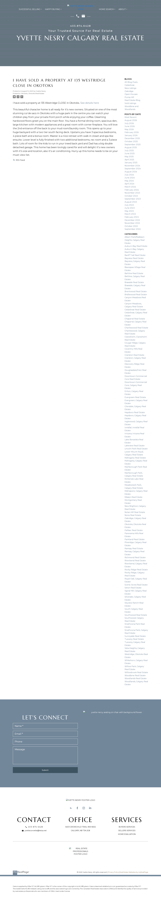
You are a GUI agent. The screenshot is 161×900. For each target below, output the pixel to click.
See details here (89, 102)
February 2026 (132, 132)
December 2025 (132, 138)
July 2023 (129, 205)
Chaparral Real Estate (135, 319)
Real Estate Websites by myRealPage (134, 872)
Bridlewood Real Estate (136, 294)
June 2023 (130, 208)
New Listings (130, 88)
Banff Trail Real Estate (135, 255)
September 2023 (133, 199)
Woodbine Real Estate (135, 675)
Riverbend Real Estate (135, 560)
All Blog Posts (131, 82)
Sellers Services (126, 830)
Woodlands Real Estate (136, 678)
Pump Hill (129, 97)
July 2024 (129, 175)
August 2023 (131, 202)
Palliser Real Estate (134, 530)
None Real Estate (133, 515)
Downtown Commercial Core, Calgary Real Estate (136, 385)
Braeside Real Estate (134, 282)
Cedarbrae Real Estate (135, 310)
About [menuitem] (122, 9)
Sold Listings (130, 103)
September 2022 (133, 229)
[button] (70, 808)
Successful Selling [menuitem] (29, 9)
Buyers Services (127, 827)
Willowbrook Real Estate (136, 672)
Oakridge (129, 91)
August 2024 (131, 172)
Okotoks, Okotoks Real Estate (32, 93)
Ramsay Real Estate (134, 548)
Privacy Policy (113, 872)
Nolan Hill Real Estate (135, 512)
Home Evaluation (127, 834)
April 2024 (129, 184)
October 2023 (131, 196)
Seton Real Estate (133, 588)
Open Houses (131, 94)
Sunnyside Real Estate (135, 636)
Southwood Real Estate (136, 615)
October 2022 (131, 226)
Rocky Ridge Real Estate (136, 570)
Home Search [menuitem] (106, 9)
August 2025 (131, 147)
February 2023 (132, 217)
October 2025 (131, 141)
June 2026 (130, 126)
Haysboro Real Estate (135, 412)
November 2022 (132, 223)
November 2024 (132, 166)
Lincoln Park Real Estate (136, 449)
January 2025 (131, 162)
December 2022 (132, 220)
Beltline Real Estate (134, 273)
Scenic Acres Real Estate (136, 585)
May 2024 (129, 181)
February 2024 (132, 190)
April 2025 (129, 160)
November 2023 (132, 193)
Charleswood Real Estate (136, 328)
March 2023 (130, 214)
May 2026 (129, 129)
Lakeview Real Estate (134, 446)
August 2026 (131, 120)
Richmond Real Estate (135, 557)
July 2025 (129, 150)
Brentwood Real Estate (136, 291)
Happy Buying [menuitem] (52, 9)
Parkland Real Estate (134, 539)
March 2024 (130, 187)
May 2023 (129, 211)
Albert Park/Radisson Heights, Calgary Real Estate (135, 240)
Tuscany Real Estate (134, 639)
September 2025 (133, 144)
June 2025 (130, 153)
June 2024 (130, 178)
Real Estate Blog (132, 100)
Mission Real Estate (133, 497)
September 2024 (133, 169)
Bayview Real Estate (134, 258)
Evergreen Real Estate (135, 397)
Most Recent (131, 117)
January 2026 (131, 135)
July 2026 (129, 123)
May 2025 (129, 156)
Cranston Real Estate (134, 355)
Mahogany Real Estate (135, 458)
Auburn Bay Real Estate (136, 246)
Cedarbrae (129, 85)
